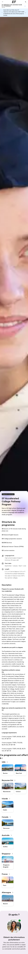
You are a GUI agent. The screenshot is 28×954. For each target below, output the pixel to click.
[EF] (14, 2)
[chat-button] (21, 951)
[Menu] (25, 6)
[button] (2, 2)
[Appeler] (25, 1)
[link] (12, 6)
